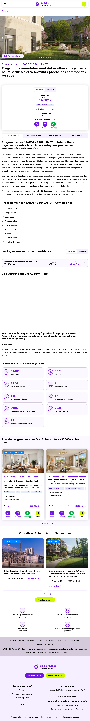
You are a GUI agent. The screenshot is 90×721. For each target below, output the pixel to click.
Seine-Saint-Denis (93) (69, 640)
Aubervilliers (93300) (44, 645)
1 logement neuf (45, 113)
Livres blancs (67, 686)
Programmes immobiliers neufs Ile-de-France (38, 640)
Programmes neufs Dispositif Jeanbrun (67, 709)
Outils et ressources (67, 696)
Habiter (39, 89)
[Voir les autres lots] (41, 506)
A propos (22, 690)
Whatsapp (53, 128)
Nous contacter (55, 675)
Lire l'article (33, 578)
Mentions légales (31, 717)
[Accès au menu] (5, 4)
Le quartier (77, 135)
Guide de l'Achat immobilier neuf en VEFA (67, 690)
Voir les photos (14, 56)
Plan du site (16, 717)
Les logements (55, 135)
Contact (45, 128)
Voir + (38, 516)
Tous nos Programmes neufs (67, 705)
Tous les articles (45, 600)
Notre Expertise (22, 698)
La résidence (13, 135)
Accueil (13, 640)
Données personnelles (50, 717)
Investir (50, 89)
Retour (7, 11)
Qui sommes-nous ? (22, 686)
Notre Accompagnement (22, 694)
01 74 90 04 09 (34, 675)
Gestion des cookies (70, 717)
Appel (37, 128)
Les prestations (34, 135)
